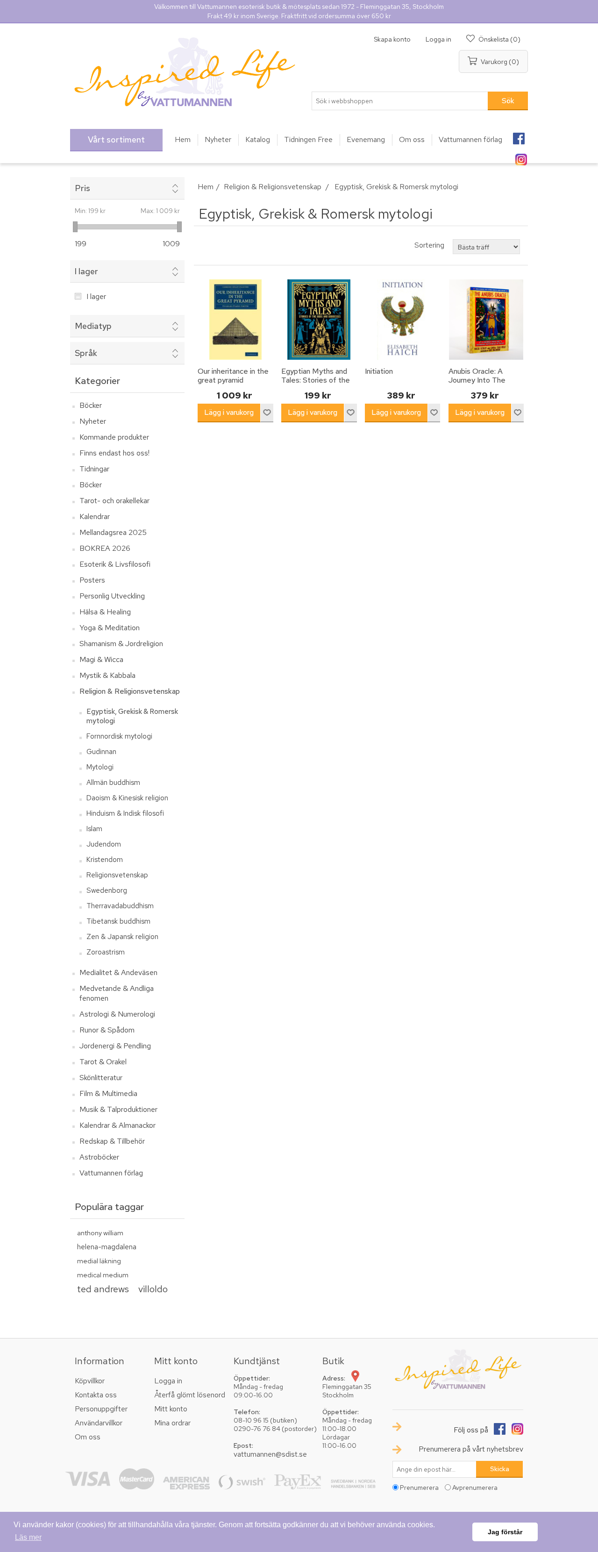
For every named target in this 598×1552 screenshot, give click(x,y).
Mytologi (100, 767)
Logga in (438, 39)
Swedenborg (106, 890)
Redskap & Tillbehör (112, 1141)
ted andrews (103, 1288)
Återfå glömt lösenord (189, 1395)
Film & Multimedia (108, 1093)
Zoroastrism (105, 952)
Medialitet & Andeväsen (118, 972)
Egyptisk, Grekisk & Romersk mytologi (132, 716)
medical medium (102, 1274)
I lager (96, 296)
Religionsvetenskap (117, 875)
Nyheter (92, 421)
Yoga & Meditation (109, 628)
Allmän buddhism (113, 782)
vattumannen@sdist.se (270, 1454)
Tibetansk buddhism (118, 921)
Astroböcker (99, 1157)
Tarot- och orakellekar (114, 500)
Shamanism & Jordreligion (121, 643)
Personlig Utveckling (112, 596)
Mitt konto (170, 1409)
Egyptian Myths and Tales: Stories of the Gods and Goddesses (317, 380)
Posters (92, 580)
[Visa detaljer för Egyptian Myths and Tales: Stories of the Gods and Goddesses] (319, 319)
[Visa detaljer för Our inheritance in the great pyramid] (235, 319)
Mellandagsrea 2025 (113, 532)
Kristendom (104, 859)
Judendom (103, 844)
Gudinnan (101, 751)
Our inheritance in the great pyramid (233, 375)
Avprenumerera (475, 1487)
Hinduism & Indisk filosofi (125, 813)
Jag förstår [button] (505, 1532)
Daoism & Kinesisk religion (127, 798)
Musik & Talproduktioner (118, 1109)
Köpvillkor (90, 1381)
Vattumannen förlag (111, 1173)
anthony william (100, 1232)
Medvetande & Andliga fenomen (116, 993)
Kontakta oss (96, 1395)
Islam (94, 828)
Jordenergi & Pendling (115, 1046)
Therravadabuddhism (120, 906)
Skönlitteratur (100, 1077)
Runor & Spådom (107, 1030)
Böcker (90, 405)
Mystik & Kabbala (107, 675)
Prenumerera (419, 1487)
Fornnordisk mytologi (119, 736)
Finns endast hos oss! (114, 453)
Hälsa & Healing (105, 612)
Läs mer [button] (28, 1537)
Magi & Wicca (101, 659)
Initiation (379, 371)
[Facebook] (518, 135)
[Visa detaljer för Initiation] (403, 319)
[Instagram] (521, 156)
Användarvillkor (98, 1423)
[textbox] (400, 101)
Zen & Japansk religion (122, 936)
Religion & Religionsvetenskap (129, 691)
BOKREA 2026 (104, 548)
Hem (206, 187)
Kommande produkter (114, 437)
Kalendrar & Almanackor (117, 1125)
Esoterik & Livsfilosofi (114, 564)
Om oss (87, 1437)
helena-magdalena (106, 1247)
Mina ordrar (172, 1423)
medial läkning (99, 1260)
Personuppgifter (101, 1409)
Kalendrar (94, 516)
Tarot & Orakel (103, 1062)
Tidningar (94, 469)
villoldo (153, 1288)
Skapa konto (392, 39)
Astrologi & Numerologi (117, 1014)
